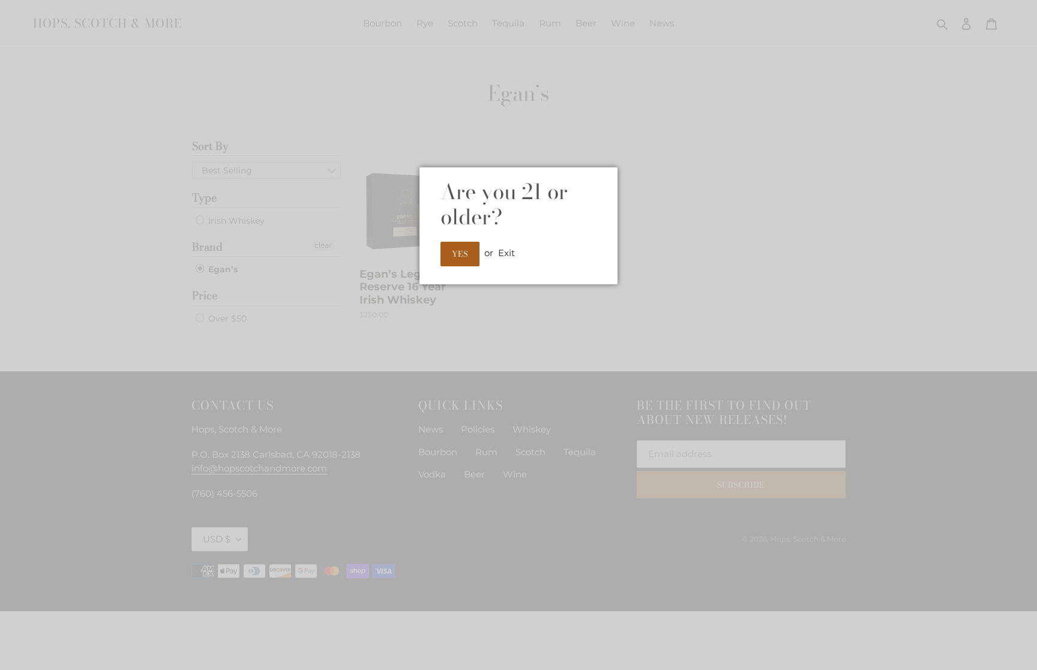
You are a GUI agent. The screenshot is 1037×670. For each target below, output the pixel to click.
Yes (460, 254)
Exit (506, 253)
